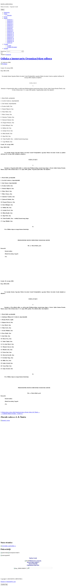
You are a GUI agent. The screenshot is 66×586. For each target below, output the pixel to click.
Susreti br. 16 (10, 41)
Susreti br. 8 (10, 29)
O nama (6, 44)
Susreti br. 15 (10, 40)
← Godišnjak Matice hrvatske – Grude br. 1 (12, 413)
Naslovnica (7, 12)
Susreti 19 (9, 42)
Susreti (5, 18)
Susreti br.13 (10, 37)
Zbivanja (9, 15)
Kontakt (6, 48)
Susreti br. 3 (10, 22)
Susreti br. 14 (10, 38)
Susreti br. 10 (10, 32)
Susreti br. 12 (10, 35)
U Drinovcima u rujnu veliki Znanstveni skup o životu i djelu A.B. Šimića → (20, 412)
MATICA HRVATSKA (7, 4)
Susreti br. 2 (10, 21)
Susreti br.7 (10, 28)
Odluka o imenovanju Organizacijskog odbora (26, 58)
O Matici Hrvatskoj (12, 47)
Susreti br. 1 (10, 19)
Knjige (5, 16)
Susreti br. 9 (10, 31)
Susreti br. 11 (10, 34)
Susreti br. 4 (10, 24)
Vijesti (5, 14)
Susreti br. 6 (10, 27)
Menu (2, 9)
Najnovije (8, 54)
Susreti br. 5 (10, 25)
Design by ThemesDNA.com (8, 581)
